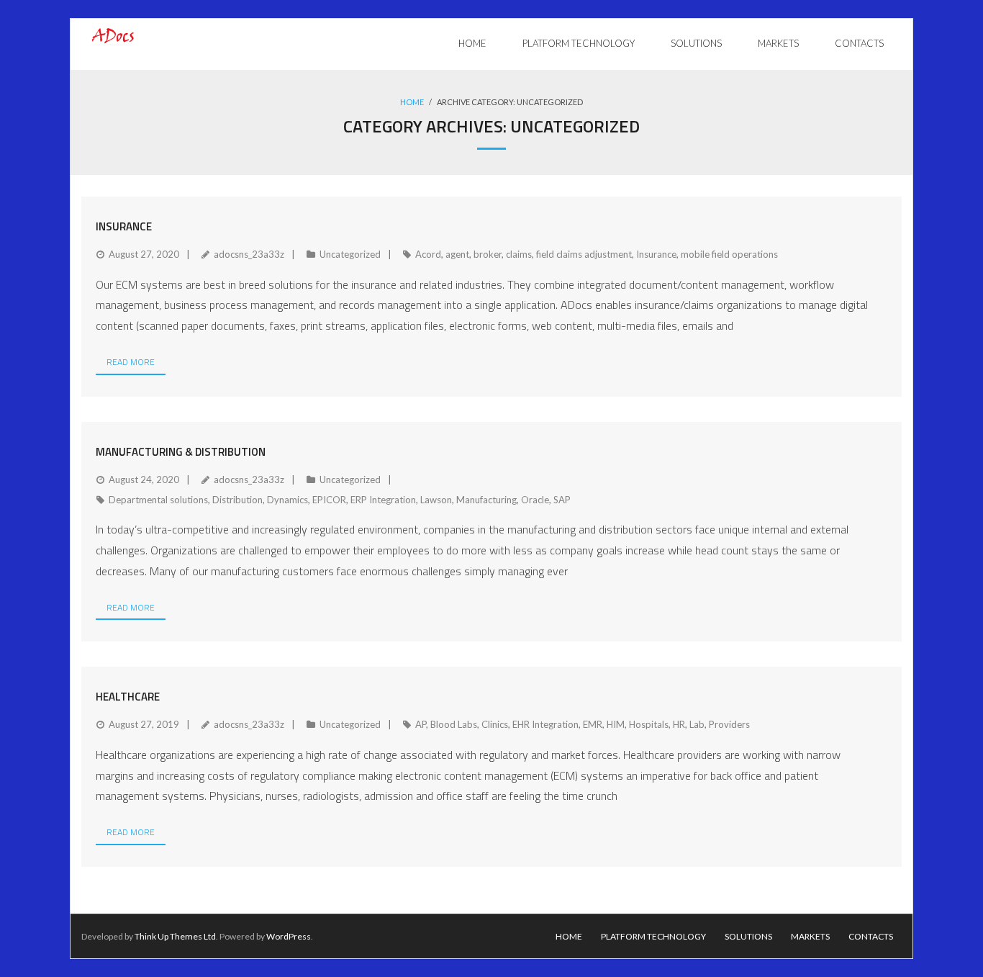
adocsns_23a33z (249, 254)
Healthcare (128, 696)
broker (488, 254)
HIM (616, 724)
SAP (562, 499)
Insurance (124, 226)
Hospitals (649, 724)
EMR (592, 724)
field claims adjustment (584, 254)
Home (412, 102)
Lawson (436, 499)
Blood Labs (453, 724)
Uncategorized (350, 254)
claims (519, 254)
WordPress (288, 936)
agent (457, 254)
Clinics (494, 724)
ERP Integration (383, 499)
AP (420, 724)
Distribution (237, 499)
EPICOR (329, 499)
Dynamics (287, 499)
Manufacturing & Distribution (181, 452)
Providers (729, 724)
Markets (810, 936)
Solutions (748, 936)
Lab (697, 724)
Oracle (535, 499)
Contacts (870, 936)
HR (679, 724)
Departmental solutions (158, 499)
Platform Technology (653, 936)
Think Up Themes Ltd (175, 936)
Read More (131, 362)
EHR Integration (545, 724)
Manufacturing (486, 499)
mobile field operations (729, 254)
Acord (428, 254)
